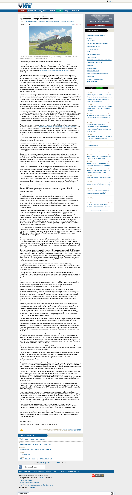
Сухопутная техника (93, 49)
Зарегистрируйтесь (44, 463)
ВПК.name (40, 478)
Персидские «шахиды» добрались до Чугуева (54, 70)
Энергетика (90, 76)
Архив (20, 471)
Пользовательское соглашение (29, 482)
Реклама (75, 11)
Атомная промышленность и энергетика (99, 60)
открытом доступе (76, 430)
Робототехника (91, 57)
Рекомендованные (38, 471)
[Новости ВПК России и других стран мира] (25, 7)
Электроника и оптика (93, 54)
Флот (88, 51)
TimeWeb (32, 487)
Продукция (43, 11)
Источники (27, 471)
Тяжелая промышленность (95, 79)
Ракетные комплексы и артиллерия (97, 43)
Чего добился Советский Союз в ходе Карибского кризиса (57, 127)
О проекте (56, 471)
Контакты (63, 471)
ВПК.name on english (25, 480)
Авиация (89, 38)
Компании (32, 11)
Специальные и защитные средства (98, 73)
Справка (48, 471)
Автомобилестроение (93, 46)
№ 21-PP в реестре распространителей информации (36, 485)
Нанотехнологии (92, 68)
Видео (67, 11)
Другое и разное (92, 82)
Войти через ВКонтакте (31, 467)
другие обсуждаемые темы (99, 210)
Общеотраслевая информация (96, 35)
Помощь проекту (73, 471)
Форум (52, 11)
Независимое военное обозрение (37, 16)
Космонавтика (91, 41)
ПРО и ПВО (90, 65)
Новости (22, 11)
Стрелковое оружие (93, 71)
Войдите (57, 463)
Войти (111, 1)
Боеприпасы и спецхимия (94, 62)
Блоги (60, 11)
